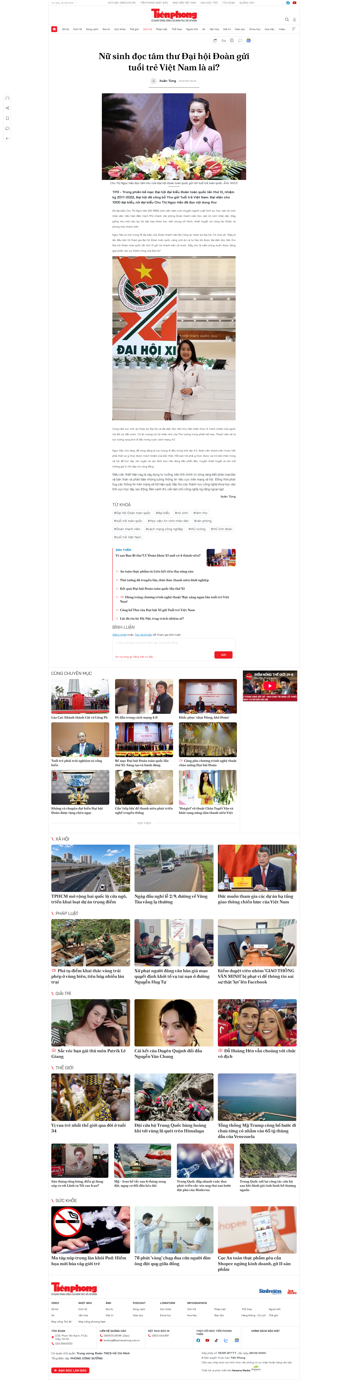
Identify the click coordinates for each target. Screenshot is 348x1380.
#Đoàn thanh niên (127, 529)
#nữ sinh (181, 513)
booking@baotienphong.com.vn (122, 1340)
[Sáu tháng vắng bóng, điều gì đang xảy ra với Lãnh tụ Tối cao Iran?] (79, 1161)
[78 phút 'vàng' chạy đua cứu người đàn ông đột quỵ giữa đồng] (173, 1230)
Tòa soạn (228, 2)
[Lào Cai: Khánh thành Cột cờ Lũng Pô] (80, 696)
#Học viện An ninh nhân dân (168, 521)
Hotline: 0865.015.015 (122, 2)
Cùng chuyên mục (71, 673)
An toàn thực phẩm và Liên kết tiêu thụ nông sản (156, 571)
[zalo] (228, 1340)
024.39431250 (63, 1343)
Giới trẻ (147, 29)
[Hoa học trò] (292, 1292)
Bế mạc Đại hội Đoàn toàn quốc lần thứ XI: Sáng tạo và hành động (142, 763)
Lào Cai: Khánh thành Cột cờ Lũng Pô (79, 717)
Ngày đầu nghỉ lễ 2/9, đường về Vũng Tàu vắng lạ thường (171, 899)
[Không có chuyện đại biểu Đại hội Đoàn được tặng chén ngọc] (80, 787)
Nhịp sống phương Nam (92, 1321)
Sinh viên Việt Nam (184, 2)
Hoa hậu (269, 29)
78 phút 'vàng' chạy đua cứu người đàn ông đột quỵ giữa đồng (172, 1260)
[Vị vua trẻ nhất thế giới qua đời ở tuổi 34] (90, 1097)
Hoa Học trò (209, 2)
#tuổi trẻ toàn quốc (128, 521)
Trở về (7, 138)
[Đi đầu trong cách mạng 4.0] (144, 696)
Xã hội (65, 29)
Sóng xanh (92, 29)
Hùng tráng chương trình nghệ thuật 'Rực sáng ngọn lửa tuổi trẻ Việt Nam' (174, 599)
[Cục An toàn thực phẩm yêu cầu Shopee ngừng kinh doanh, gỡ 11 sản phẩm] (257, 1230)
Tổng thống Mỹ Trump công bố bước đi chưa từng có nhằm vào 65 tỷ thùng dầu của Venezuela (257, 1130)
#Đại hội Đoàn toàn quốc (132, 513)
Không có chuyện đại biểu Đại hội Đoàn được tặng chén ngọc (77, 810)
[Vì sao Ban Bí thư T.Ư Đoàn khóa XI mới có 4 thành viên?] (221, 557)
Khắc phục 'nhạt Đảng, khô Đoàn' (204, 717)
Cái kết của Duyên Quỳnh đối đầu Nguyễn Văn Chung (168, 1053)
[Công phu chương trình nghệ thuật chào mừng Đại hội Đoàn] (208, 739)
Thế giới (134, 29)
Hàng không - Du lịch (254, 1315)
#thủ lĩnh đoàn (221, 529)
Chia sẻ (7, 108)
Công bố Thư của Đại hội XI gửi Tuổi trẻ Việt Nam (157, 610)
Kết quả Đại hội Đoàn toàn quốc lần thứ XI (152, 588)
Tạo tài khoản (143, 634)
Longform (167, 1303)
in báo (231, 40)
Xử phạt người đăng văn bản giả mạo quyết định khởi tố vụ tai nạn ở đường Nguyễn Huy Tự (172, 976)
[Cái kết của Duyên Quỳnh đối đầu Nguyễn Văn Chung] (173, 1022)
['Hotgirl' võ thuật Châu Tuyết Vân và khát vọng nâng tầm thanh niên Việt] (208, 787)
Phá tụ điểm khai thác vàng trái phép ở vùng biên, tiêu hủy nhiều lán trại (87, 976)
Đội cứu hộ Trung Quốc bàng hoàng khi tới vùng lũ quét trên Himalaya (170, 1128)
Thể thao (177, 29)
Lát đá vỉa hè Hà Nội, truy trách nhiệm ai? (152, 618)
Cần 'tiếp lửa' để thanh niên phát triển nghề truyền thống (144, 810)
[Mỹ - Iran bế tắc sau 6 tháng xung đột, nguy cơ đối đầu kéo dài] (142, 1161)
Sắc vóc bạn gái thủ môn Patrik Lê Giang (88, 1053)
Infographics (197, 1303)
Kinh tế (77, 29)
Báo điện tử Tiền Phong (174, 15)
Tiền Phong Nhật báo (154, 2)
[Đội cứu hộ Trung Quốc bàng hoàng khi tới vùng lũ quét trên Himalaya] (173, 1097)
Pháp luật (161, 29)
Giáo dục (240, 29)
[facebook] (288, 3)
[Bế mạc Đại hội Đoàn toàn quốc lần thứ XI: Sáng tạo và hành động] (144, 739)
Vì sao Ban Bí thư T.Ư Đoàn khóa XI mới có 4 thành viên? (158, 555)
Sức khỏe (119, 29)
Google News (248, 40)
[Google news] (238, 1340)
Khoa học (255, 29)
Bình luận (7, 128)
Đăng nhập (119, 634)
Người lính (192, 29)
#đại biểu (162, 513)
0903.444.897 (160, 1335)
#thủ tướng (196, 529)
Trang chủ (54, 29)
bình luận (240, 40)
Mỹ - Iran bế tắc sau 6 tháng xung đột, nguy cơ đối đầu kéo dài (140, 1183)
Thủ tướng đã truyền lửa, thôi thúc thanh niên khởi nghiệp (164, 580)
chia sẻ (215, 40)
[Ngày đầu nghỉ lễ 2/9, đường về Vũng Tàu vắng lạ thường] (173, 868)
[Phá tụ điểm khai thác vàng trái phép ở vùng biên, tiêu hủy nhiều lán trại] (90, 942)
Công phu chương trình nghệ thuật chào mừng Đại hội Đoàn (208, 763)
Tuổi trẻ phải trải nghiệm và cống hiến (76, 763)
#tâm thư (200, 513)
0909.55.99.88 (113, 1335)
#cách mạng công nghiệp (164, 529)
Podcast (139, 1303)
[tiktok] (218, 1340)
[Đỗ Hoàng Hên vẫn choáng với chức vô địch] (257, 1022)
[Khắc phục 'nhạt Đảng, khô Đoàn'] (208, 696)
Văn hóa (214, 29)
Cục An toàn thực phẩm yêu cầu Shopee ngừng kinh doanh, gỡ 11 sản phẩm (254, 1263)
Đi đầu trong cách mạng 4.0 (136, 717)
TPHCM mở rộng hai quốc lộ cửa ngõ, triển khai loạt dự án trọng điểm (89, 899)
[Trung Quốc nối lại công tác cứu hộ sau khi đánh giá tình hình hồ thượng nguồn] (268, 1161)
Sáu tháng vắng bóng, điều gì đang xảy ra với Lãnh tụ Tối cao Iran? (77, 1183)
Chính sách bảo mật (265, 1331)
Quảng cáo (246, 2)
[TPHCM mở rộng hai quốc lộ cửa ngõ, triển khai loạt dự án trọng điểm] (90, 868)
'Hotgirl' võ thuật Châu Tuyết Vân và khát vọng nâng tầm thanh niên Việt (206, 810)
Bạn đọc (219, 1315)
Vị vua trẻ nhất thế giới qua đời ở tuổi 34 (88, 1128)
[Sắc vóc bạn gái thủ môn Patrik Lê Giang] (90, 1022)
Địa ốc (106, 29)
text (223, 40)
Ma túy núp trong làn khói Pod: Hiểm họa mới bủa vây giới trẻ (88, 1260)
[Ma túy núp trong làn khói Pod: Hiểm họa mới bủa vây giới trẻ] (90, 1230)
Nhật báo (85, 1303)
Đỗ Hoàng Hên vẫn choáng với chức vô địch (257, 1053)
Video (282, 29)
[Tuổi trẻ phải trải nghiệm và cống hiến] (80, 739)
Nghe (7, 98)
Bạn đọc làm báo (72, 1370)
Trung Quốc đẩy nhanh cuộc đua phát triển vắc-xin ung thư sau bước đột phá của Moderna (204, 1185)
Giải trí (227, 29)
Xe (203, 29)
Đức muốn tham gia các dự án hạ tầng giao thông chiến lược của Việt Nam (255, 899)
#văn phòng (203, 521)
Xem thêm (294, 29)
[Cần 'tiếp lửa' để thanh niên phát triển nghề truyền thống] (144, 787)
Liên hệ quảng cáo (113, 1331)
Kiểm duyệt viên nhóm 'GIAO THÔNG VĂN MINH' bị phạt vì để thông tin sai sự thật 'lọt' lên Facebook (256, 976)
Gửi (223, 655)
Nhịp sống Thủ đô (61, 1321)
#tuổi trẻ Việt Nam (127, 537)
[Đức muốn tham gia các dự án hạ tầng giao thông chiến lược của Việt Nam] (257, 868)
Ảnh (108, 1303)
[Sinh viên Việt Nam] (270, 1292)
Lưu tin (7, 118)
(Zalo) (126, 1335)
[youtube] (294, 3)
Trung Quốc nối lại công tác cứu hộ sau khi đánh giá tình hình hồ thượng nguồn (268, 1185)
